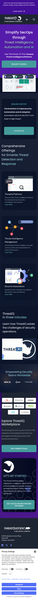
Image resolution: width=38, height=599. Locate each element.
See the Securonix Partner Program (19, 505)
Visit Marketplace (19, 448)
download (19, 131)
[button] (27, 19)
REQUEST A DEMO (19, 64)
